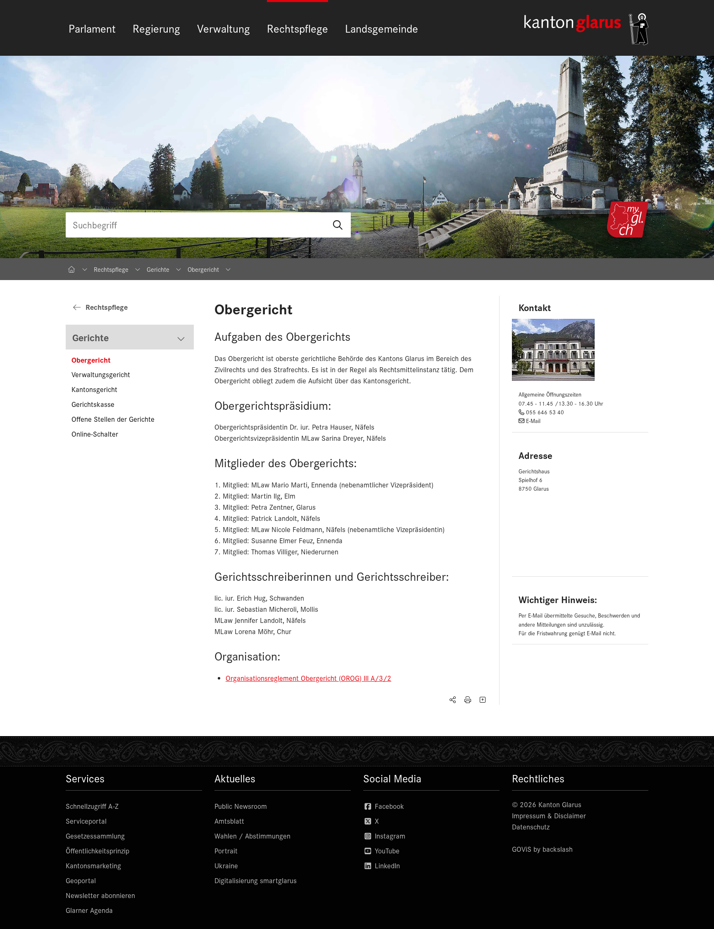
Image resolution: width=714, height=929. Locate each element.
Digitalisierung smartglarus (255, 880)
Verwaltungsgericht (100, 374)
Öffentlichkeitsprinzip (97, 850)
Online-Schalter (94, 434)
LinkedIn (386, 865)
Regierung (156, 28)
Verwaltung (223, 28)
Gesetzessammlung (95, 836)
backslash (558, 849)
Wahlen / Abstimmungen (252, 836)
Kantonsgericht (94, 389)
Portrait (226, 850)
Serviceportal (86, 821)
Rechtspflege (297, 28)
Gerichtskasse (92, 404)
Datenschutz (531, 827)
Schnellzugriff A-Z (92, 806)
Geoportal (81, 880)
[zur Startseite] (586, 29)
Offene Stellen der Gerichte (113, 419)
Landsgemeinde (381, 28)
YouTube (386, 850)
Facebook (388, 806)
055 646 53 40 (545, 412)
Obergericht (90, 359)
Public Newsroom (240, 806)
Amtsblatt (229, 821)
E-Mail (533, 421)
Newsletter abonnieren (100, 895)
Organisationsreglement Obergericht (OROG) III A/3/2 (308, 678)
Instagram (389, 836)
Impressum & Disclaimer (549, 815)
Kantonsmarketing (93, 865)
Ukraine (226, 865)
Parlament (92, 28)
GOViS (521, 849)
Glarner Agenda (89, 910)
